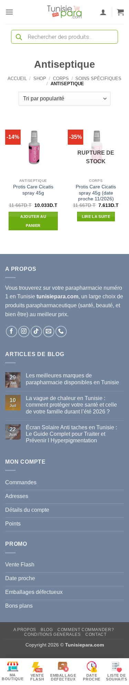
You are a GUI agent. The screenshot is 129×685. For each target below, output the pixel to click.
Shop (39, 78)
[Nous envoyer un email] (48, 331)
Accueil (17, 78)
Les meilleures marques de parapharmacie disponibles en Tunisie (72, 379)
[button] (9, 11)
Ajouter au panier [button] (33, 221)
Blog (47, 629)
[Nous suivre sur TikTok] (36, 331)
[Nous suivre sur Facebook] (11, 331)
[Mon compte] (103, 12)
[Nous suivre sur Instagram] (24, 331)
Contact (95, 634)
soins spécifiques (98, 78)
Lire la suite (96, 216)
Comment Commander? (85, 629)
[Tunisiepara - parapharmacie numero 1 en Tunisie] (64, 12)
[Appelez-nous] (61, 331)
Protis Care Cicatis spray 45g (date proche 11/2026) (96, 192)
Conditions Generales (52, 634)
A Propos (24, 629)
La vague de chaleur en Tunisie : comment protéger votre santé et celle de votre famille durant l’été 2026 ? (71, 404)
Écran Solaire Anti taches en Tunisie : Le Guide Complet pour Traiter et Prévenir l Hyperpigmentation (71, 433)
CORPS (61, 78)
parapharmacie (83, 288)
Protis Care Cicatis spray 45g (33, 190)
